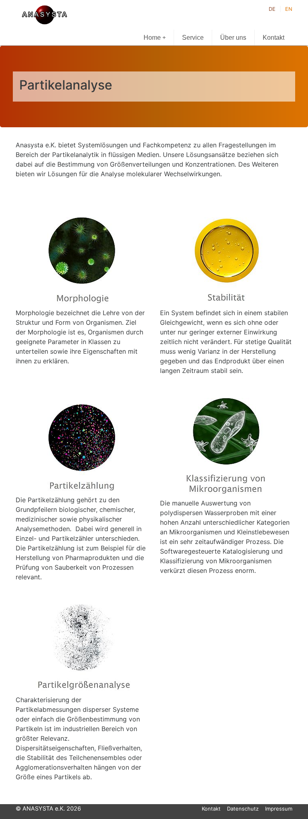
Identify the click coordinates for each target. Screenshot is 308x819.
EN (288, 9)
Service (193, 37)
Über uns (233, 37)
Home (155, 37)
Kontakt (273, 37)
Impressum (278, 808)
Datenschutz (243, 808)
